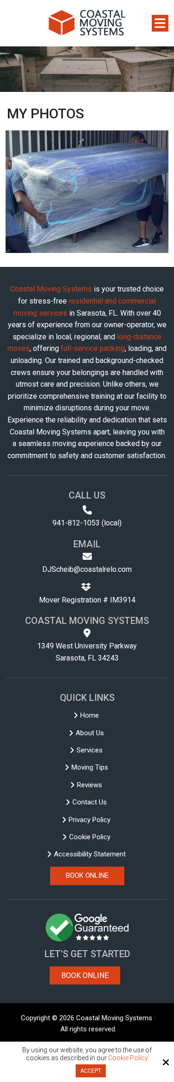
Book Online (85, 975)
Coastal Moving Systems (51, 289)
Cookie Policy (128, 1058)
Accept (90, 1071)
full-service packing (93, 348)
